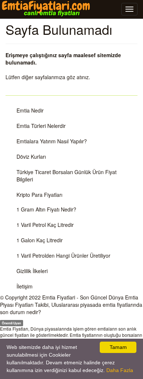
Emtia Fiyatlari (58, 297)
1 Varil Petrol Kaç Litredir (45, 224)
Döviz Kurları (31, 156)
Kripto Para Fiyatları (39, 194)
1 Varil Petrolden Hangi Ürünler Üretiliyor (63, 255)
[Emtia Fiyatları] (46, 9)
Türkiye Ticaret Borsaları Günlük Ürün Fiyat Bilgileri (66, 175)
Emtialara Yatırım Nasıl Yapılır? (51, 141)
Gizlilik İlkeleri (32, 271)
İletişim (24, 286)
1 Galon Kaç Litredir (39, 240)
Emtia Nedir (30, 110)
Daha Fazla (119, 370)
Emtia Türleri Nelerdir (41, 125)
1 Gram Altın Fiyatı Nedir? (46, 209)
